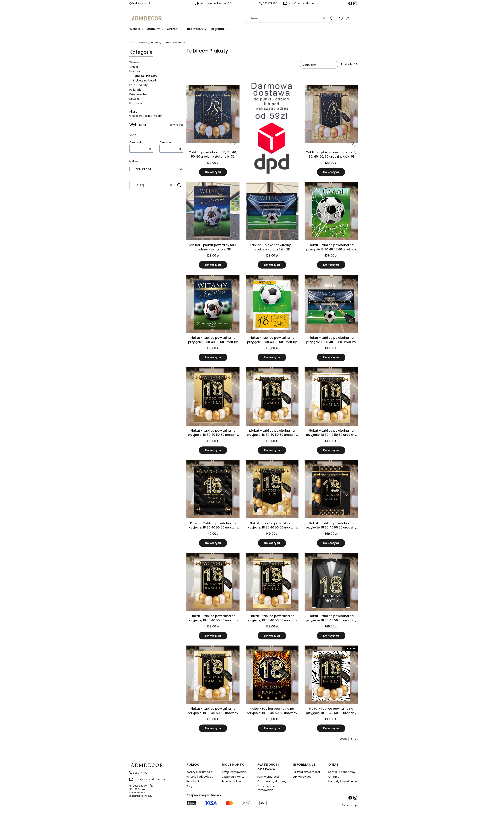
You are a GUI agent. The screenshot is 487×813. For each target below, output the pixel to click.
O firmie (333, 777)
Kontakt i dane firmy (341, 772)
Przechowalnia (231, 781)
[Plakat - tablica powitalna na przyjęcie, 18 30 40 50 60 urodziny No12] (213, 675)
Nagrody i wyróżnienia (342, 781)
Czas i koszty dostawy (271, 781)
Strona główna (138, 42)
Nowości (134, 99)
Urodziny (156, 42)
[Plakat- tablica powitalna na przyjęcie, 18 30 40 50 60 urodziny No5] (272, 675)
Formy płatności (268, 777)
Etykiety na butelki (145, 80)
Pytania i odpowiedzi (199, 777)
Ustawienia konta (233, 777)
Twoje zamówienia (234, 772)
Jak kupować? (302, 777)
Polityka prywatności (306, 772)
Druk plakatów (138, 94)
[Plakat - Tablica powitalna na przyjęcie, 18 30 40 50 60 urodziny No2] (213, 490)
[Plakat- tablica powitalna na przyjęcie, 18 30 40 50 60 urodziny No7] (331, 675)
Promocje (135, 103)
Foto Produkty (138, 85)
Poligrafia (135, 90)
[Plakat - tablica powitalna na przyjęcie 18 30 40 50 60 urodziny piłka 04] (272, 304)
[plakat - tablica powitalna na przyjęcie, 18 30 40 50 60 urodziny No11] (272, 397)
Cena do (165, 142)
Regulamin (193, 781)
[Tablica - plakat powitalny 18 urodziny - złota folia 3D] (272, 212)
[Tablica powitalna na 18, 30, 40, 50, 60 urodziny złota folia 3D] (213, 114)
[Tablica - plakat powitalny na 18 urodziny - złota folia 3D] (213, 212)
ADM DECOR (143, 169)
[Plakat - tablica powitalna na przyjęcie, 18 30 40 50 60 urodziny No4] (272, 490)
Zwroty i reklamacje (199, 772)
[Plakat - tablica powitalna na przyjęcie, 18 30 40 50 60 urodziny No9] (272, 582)
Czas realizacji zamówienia (266, 788)
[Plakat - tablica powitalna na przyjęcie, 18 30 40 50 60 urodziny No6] (331, 490)
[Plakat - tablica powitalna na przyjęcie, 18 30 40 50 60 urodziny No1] (331, 582)
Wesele (134, 62)
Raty (189, 786)
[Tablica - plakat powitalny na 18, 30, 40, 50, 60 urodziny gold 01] (331, 114)
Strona (344, 738)
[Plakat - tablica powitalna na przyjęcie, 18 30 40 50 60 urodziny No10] (213, 397)
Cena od (135, 142)
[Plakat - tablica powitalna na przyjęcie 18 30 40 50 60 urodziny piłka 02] (213, 304)
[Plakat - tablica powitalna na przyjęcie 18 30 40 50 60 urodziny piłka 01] (331, 212)
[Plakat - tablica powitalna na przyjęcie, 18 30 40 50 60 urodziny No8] (213, 582)
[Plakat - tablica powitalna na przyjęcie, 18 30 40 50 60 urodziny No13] (331, 397)
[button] (331, 18)
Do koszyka (213, 172)
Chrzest (134, 67)
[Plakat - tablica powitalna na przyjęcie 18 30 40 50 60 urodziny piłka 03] (331, 304)
